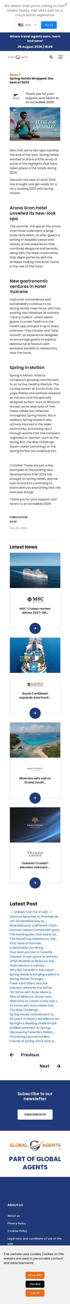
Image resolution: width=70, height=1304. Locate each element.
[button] (27, 25)
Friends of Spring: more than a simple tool (32, 1041)
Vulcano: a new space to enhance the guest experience (34, 956)
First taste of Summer (26, 943)
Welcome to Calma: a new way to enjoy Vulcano (34, 1001)
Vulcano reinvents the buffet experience (31, 988)
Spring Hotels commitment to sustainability (31, 1014)
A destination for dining (26, 948)
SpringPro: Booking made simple (33, 1023)
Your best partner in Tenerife (31, 952)
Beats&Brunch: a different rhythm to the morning (34, 925)
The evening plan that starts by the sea (33, 934)
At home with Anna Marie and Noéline (31, 1005)
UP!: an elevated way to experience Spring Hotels (28, 921)
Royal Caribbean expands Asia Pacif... (35, 695)
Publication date (18, 519)
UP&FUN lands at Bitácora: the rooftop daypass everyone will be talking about (34, 961)
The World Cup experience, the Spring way (32, 939)
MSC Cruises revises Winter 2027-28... (35, 611)
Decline (35, 1284)
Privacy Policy (16, 1223)
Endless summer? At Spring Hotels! (30, 1028)
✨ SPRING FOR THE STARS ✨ (31, 912)
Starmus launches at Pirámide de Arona (34, 916)
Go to (49, 25)
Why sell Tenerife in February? (32, 970)
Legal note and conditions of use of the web (34, 1241)
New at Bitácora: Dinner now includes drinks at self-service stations (31, 996)
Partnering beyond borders (30, 1036)
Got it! (35, 1293)
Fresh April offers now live (28, 983)
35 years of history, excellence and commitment (35, 1019)
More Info (35, 1275)
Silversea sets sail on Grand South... (35, 780)
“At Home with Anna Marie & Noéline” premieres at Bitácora (32, 992)
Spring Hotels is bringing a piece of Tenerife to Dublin (35, 974)
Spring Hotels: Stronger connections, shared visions (30, 979)
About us (13, 1216)
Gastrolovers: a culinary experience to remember (28, 965)
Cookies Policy (17, 1231)
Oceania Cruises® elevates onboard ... (35, 865)
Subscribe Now (35, 1114)
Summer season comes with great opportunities (35, 930)
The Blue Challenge (24, 1010)
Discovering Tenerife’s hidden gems (31, 1032)
